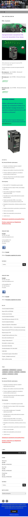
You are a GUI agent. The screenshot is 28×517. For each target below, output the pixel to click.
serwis (17, 371)
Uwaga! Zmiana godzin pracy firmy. (9, 335)
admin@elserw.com (6, 123)
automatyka (10, 373)
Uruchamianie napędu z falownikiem (10, 353)
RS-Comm (6, 21)
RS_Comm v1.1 (5, 72)
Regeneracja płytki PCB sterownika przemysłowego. (13, 330)
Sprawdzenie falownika (7, 345)
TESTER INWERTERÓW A (8, 322)
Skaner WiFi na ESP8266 (7, 311)
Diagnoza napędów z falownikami (9, 324)
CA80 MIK (4, 351)
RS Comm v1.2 (5, 76)
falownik (23, 371)
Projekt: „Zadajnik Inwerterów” (8, 356)
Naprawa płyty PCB (6, 332)
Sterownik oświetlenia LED (8, 337)
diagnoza (5, 371)
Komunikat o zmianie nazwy (8, 343)
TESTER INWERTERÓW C (8, 308)
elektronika (13, 369)
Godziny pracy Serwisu (7, 314)
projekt (11, 371)
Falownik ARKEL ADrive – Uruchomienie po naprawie (13, 327)
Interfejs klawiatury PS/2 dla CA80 (9, 348)
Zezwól (14, 511)
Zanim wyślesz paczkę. (7, 359)
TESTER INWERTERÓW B (8, 316)
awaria (4, 373)
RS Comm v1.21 (5, 87)
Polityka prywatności (14, 514)
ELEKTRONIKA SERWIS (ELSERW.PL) (12, 3)
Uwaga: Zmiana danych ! (7, 340)
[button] (1, 12)
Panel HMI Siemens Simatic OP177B (10, 319)
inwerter (19, 369)
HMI (16, 373)
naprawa (5, 369)
